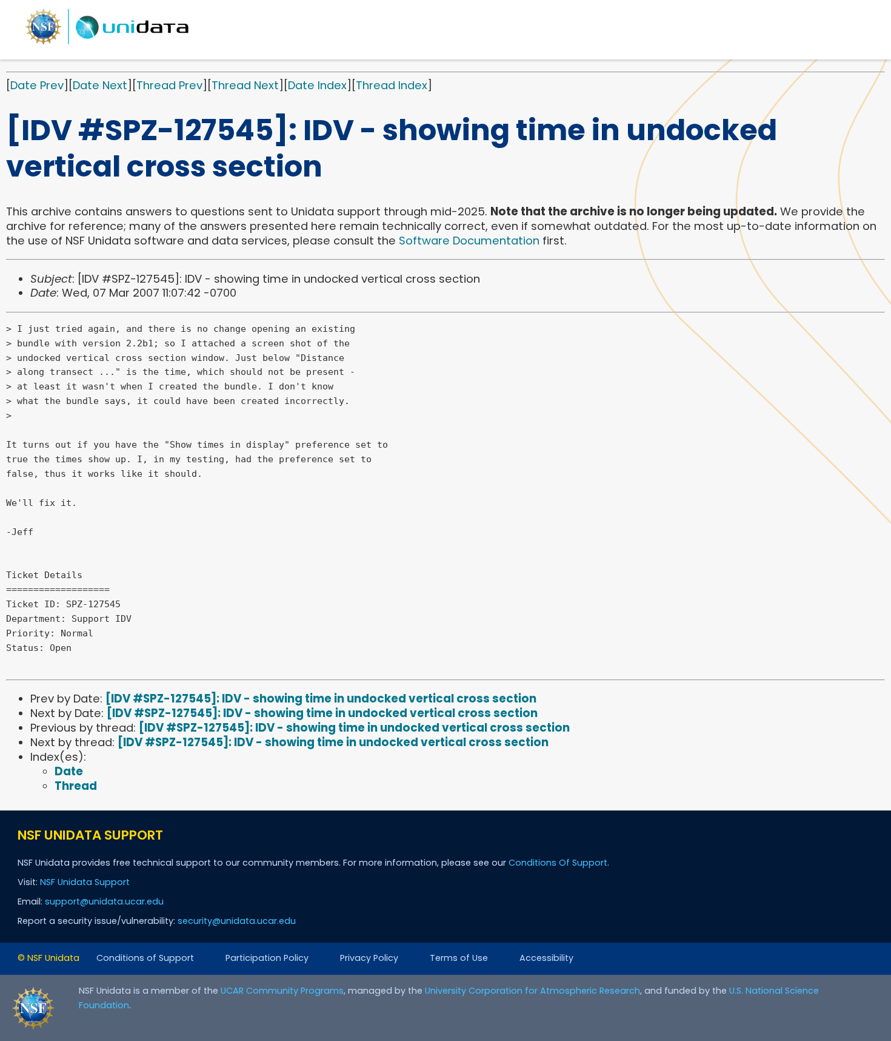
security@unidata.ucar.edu (237, 921)
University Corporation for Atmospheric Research (532, 991)
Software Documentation (469, 240)
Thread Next (245, 85)
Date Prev (37, 85)
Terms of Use (459, 958)
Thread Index (391, 85)
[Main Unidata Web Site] (107, 44)
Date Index (317, 85)
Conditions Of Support (558, 863)
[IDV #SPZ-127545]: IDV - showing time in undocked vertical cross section (320, 698)
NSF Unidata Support (85, 882)
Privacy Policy (369, 958)
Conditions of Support (145, 958)
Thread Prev (169, 85)
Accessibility (546, 958)
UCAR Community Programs (282, 991)
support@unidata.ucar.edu (104, 901)
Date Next (100, 85)
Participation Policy (267, 958)
